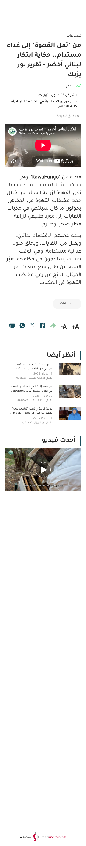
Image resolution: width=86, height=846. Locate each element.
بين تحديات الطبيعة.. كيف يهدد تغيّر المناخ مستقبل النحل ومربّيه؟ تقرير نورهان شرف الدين (44, 503)
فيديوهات (67, 304)
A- (64, 327)
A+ (75, 327)
